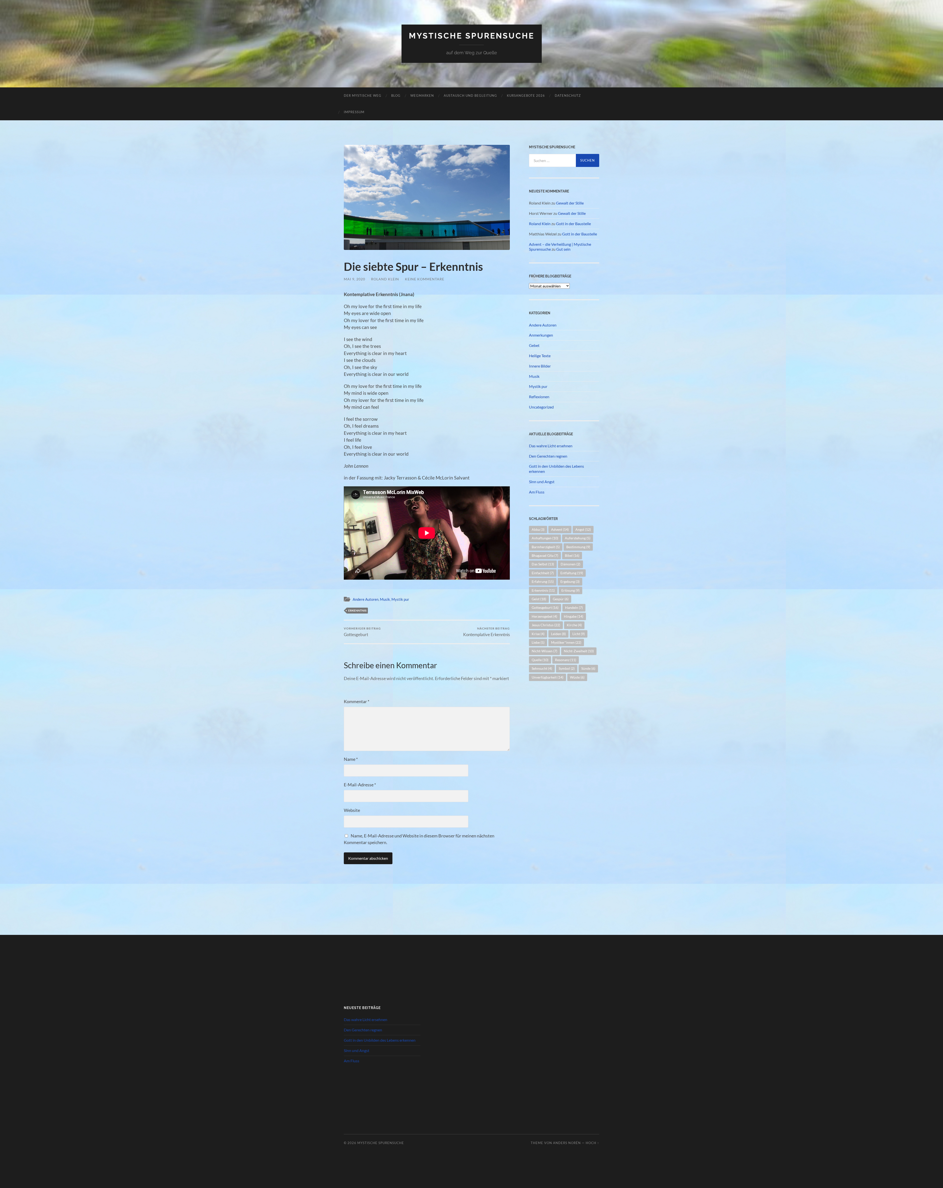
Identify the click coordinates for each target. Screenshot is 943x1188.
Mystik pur (400, 599)
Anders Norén (567, 1143)
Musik (385, 599)
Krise (538, 634)
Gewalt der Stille (570, 203)
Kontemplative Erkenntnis (486, 632)
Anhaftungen (545, 538)
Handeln (574, 607)
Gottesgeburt (362, 632)
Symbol (567, 668)
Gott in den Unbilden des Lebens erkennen (556, 469)
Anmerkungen (541, 335)
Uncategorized (541, 407)
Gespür (561, 599)
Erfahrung (543, 581)
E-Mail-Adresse (360, 784)
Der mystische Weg (362, 95)
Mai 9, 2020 (354, 279)
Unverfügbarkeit (547, 677)
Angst (583, 529)
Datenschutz (568, 95)
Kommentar (356, 701)
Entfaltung (571, 573)
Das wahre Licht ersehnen (550, 445)
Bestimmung (578, 547)
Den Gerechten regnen (548, 456)
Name (351, 759)
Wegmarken (422, 95)
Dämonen (570, 564)
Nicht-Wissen (544, 651)
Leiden (558, 634)
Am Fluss (536, 492)
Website (352, 810)
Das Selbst (543, 564)
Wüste (577, 677)
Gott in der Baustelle (573, 223)
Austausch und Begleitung (470, 95)
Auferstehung (577, 538)
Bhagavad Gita (545, 555)
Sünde (588, 668)
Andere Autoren (365, 599)
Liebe (538, 642)
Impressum (354, 112)
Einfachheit (543, 573)
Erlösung (570, 590)
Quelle (540, 660)
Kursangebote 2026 (526, 95)
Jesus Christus (546, 625)
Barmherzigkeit (546, 547)
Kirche (574, 625)
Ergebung (570, 581)
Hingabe (573, 616)
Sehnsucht (542, 668)
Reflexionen (539, 396)
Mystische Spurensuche (471, 35)
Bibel (572, 555)
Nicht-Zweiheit (579, 651)
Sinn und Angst (542, 481)
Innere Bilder (540, 366)
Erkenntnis (357, 610)
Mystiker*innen (566, 642)
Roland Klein (385, 279)
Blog (396, 95)
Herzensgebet (544, 616)
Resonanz (565, 660)
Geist (539, 599)
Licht (578, 634)
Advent (560, 529)
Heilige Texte (540, 355)
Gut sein (563, 249)
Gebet (534, 345)
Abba (538, 529)
